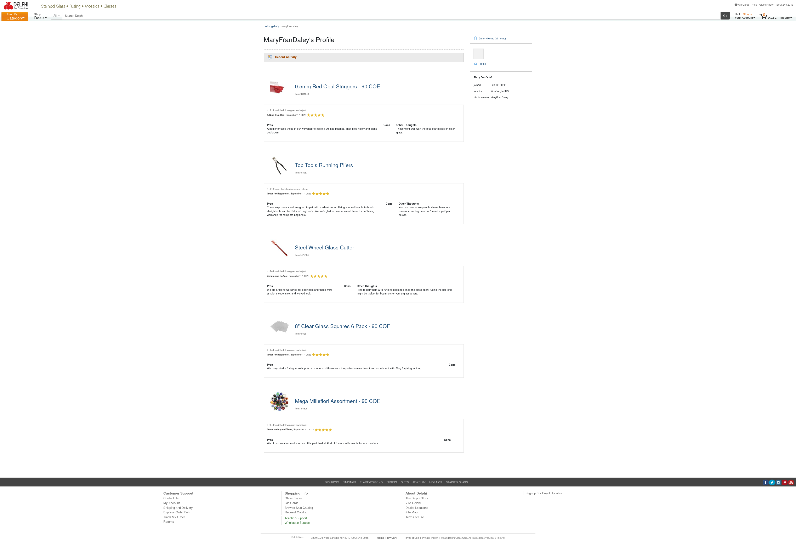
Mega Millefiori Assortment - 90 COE (337, 400)
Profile (482, 63)
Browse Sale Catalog (299, 507)
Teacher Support (296, 518)
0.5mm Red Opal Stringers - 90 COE (337, 86)
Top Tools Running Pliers (324, 165)
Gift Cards (744, 4)
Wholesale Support (297, 522)
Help (754, 4)
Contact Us (171, 498)
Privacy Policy (430, 538)
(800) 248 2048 (784, 4)
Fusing (75, 6)
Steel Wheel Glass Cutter (324, 247)
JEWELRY (419, 482)
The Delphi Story (416, 498)
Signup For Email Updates (544, 493)
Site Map (411, 512)
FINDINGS (349, 482)
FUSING (391, 482)
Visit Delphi (413, 503)
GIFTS (405, 482)
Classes (110, 6)
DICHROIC (332, 482)
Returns (168, 521)
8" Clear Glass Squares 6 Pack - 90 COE (342, 326)
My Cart (392, 538)
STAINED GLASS (457, 482)
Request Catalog (296, 512)
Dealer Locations (416, 507)
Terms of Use (414, 517)
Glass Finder (766, 4)
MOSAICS (435, 482)
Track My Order (174, 517)
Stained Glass (53, 6)
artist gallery (272, 26)
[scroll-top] (790, 540)
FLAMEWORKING (371, 482)
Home (380, 538)
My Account (171, 503)
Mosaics (92, 6)
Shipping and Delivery (178, 507)
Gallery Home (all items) (492, 38)
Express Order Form (177, 512)
